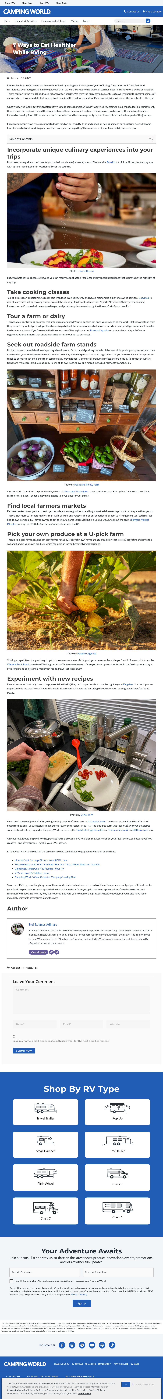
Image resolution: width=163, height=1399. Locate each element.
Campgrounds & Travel (53, 20)
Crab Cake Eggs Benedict (90, 829)
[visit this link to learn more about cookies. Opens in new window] (92, 1393)
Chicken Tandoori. (118, 829)
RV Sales (135, 1364)
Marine (75, 20)
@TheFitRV (87, 814)
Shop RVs (10, 3)
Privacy (83, 1294)
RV (5, 20)
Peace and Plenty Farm (86, 484)
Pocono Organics (99, 330)
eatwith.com (87, 270)
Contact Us (13, 1376)
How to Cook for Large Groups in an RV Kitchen (41, 860)
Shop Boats (61, 3)
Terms (74, 1294)
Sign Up (81, 1303)
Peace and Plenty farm (76, 491)
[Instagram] (56, 952)
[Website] (51, 952)
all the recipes (140, 829)
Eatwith (111, 162)
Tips (35, 967)
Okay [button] (125, 1384)
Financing (90, 1364)
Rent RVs (44, 3)
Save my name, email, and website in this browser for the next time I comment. (61, 1040)
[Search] (148, 21)
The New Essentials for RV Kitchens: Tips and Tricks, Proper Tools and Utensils (57, 864)
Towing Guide (121, 1364)
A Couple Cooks (96, 821)
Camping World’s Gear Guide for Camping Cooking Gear (45, 876)
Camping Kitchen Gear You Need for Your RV (39, 868)
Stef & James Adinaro (43, 924)
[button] (143, 1384)
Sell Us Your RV (61, 1364)
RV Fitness (26, 967)
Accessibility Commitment (42, 1376)
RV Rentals (77, 1364)
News (86, 20)
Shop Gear (27, 3)
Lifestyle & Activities (26, 20)
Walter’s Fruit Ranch (18, 664)
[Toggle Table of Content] (148, 139)
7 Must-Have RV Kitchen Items (32, 872)
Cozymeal (144, 297)
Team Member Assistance (79, 1376)
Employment (104, 1364)
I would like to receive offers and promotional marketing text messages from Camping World (60, 1281)
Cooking (15, 967)
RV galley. (128, 684)
